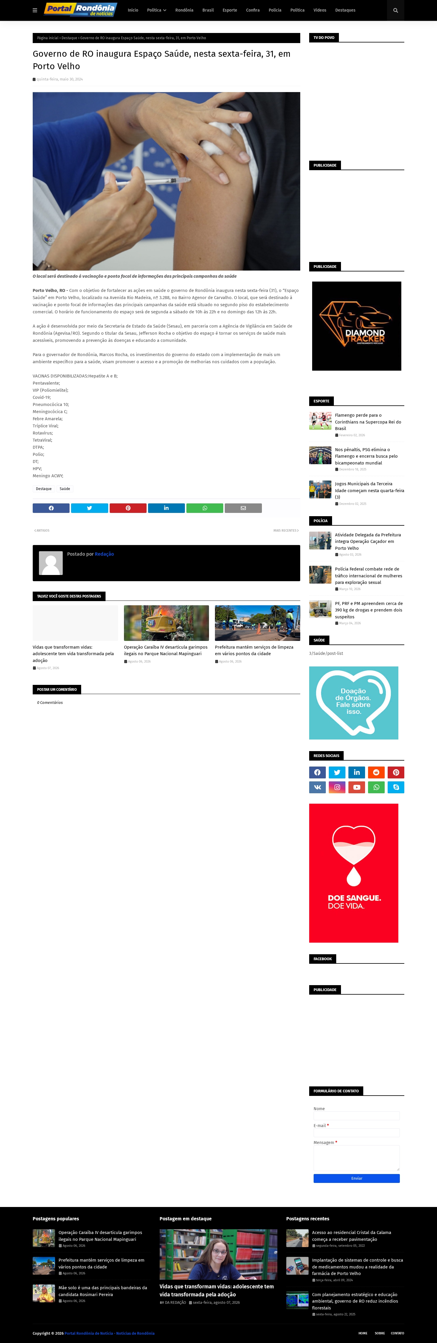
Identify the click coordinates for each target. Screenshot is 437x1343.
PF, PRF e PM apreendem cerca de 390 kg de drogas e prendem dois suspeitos (369, 610)
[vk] (317, 787)
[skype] (396, 787)
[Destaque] (219, 1254)
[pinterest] (396, 772)
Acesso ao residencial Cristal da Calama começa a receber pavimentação (351, 1236)
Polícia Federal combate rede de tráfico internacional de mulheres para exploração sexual (368, 575)
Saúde (65, 489)
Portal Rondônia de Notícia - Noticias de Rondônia (110, 1333)
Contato (397, 1333)
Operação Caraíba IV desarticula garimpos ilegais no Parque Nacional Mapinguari (166, 650)
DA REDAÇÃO (175, 1302)
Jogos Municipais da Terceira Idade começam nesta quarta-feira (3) (369, 490)
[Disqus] (166, 925)
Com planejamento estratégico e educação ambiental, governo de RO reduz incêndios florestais (355, 1301)
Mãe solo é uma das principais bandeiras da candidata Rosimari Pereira (103, 1291)
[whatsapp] (376, 787)
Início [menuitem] (133, 10)
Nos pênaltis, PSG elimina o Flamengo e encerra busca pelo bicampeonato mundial (366, 456)
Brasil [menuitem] (208, 10)
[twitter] (337, 772)
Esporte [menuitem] (230, 10)
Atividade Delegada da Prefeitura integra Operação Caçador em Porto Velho (368, 541)
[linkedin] (356, 772)
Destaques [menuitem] (345, 10)
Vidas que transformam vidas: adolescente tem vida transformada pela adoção (73, 653)
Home (363, 1333)
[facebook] (317, 772)
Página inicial (48, 38)
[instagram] (337, 787)
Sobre (380, 1333)
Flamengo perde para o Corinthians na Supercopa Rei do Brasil (368, 422)
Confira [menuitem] (253, 10)
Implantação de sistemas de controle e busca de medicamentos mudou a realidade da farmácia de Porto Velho (357, 1266)
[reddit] (376, 772)
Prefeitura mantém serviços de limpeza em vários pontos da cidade (254, 650)
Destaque (69, 38)
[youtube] (356, 787)
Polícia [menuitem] (275, 10)
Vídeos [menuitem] (320, 10)
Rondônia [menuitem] (184, 10)
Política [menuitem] (154, 10)
